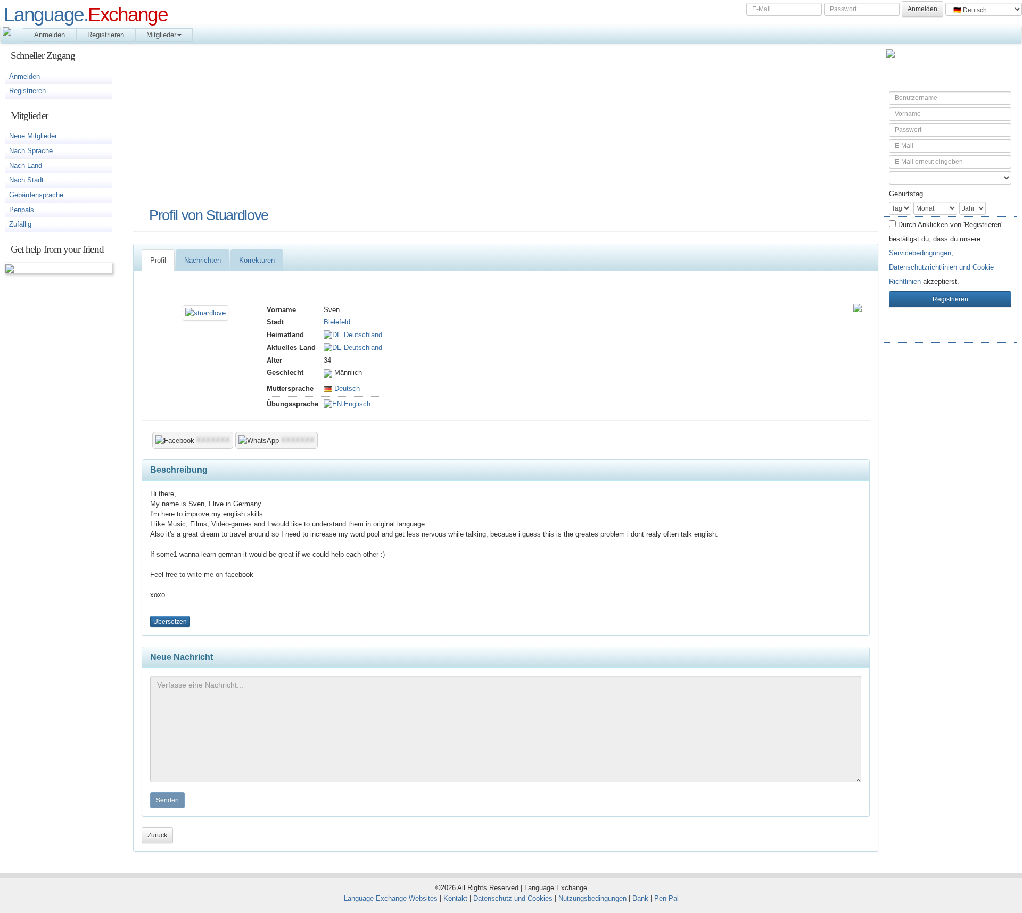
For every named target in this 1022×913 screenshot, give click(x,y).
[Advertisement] (950, 519)
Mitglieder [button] (161, 35)
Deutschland (362, 335)
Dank (640, 898)
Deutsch (346, 388)
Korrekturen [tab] (257, 260)
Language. (86, 14)
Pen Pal (666, 898)
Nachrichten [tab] (202, 260)
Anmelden (49, 35)
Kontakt (455, 898)
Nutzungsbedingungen (592, 898)
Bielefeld (337, 322)
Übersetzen (170, 621)
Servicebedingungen (920, 253)
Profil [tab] (158, 260)
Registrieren (105, 35)
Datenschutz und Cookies (513, 898)
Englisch (356, 404)
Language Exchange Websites (391, 898)
